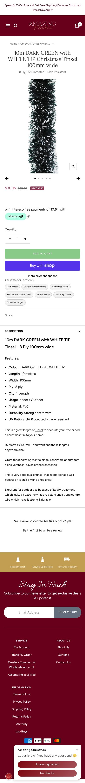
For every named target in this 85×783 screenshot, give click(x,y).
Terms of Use (21, 694)
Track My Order (22, 655)
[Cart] (77, 26)
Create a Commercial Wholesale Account (21, 665)
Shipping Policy (22, 709)
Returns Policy (21, 716)
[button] (42, 530)
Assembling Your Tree (22, 675)
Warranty (21, 724)
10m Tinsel (12, 286)
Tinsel (39, 430)
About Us (63, 647)
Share (9, 315)
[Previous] (6, 178)
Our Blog (63, 655)
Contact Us (63, 662)
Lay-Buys (22, 731)
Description (14, 331)
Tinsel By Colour (64, 294)
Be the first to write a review (42, 530)
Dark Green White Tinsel (19, 294)
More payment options (42, 276)
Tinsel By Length (15, 302)
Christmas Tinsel (60, 286)
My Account (22, 647)
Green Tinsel (43, 294)
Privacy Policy (22, 701)
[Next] (78, 178)
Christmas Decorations (35, 286)
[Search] (16, 26)
